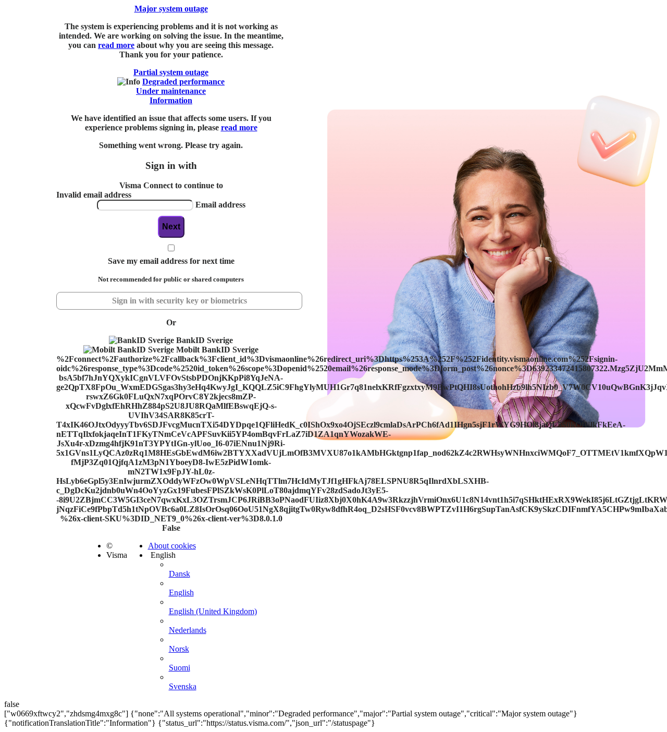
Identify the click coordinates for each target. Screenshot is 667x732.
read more (116, 45)
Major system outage (171, 8)
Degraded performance (183, 81)
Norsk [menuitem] (179, 648)
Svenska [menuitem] (182, 686)
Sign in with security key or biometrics (179, 300)
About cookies (172, 545)
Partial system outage (170, 72)
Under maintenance (171, 91)
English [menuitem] (181, 592)
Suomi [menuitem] (179, 667)
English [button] (163, 555)
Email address (220, 204)
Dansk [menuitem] (179, 573)
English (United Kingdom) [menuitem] (213, 611)
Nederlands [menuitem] (187, 630)
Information (171, 100)
